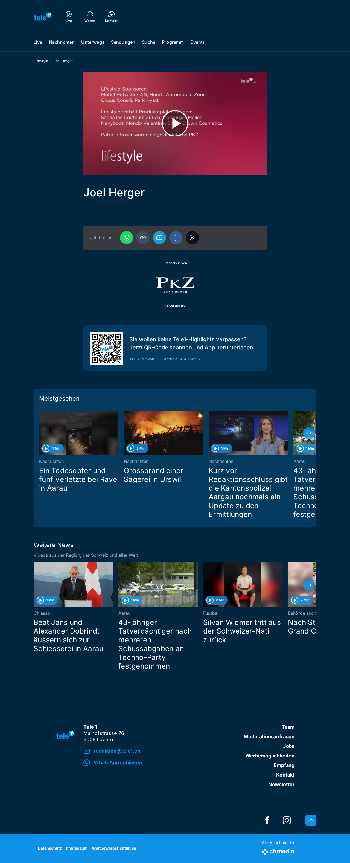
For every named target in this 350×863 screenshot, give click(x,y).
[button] (143, 237)
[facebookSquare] (267, 820)
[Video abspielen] (175, 123)
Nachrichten (62, 42)
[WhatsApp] (126, 237)
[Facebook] (175, 237)
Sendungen (123, 42)
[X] (192, 237)
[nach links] (41, 433)
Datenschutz (50, 848)
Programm (173, 42)
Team (288, 727)
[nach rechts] (309, 433)
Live (38, 42)
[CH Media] (278, 850)
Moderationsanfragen (269, 736)
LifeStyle (41, 61)
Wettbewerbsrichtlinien (114, 848)
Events (197, 42)
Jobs (288, 746)
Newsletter (281, 784)
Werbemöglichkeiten (269, 756)
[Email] (159, 237)
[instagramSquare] (286, 820)
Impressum (77, 848)
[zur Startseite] (42, 16)
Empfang (284, 765)
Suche (148, 42)
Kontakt (285, 775)
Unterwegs (92, 42)
